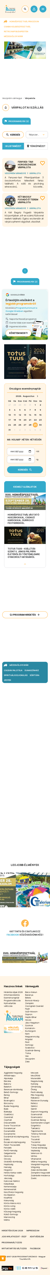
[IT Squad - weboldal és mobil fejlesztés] (44, 1268)
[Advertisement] (25, 245)
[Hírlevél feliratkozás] (3, 1258)
